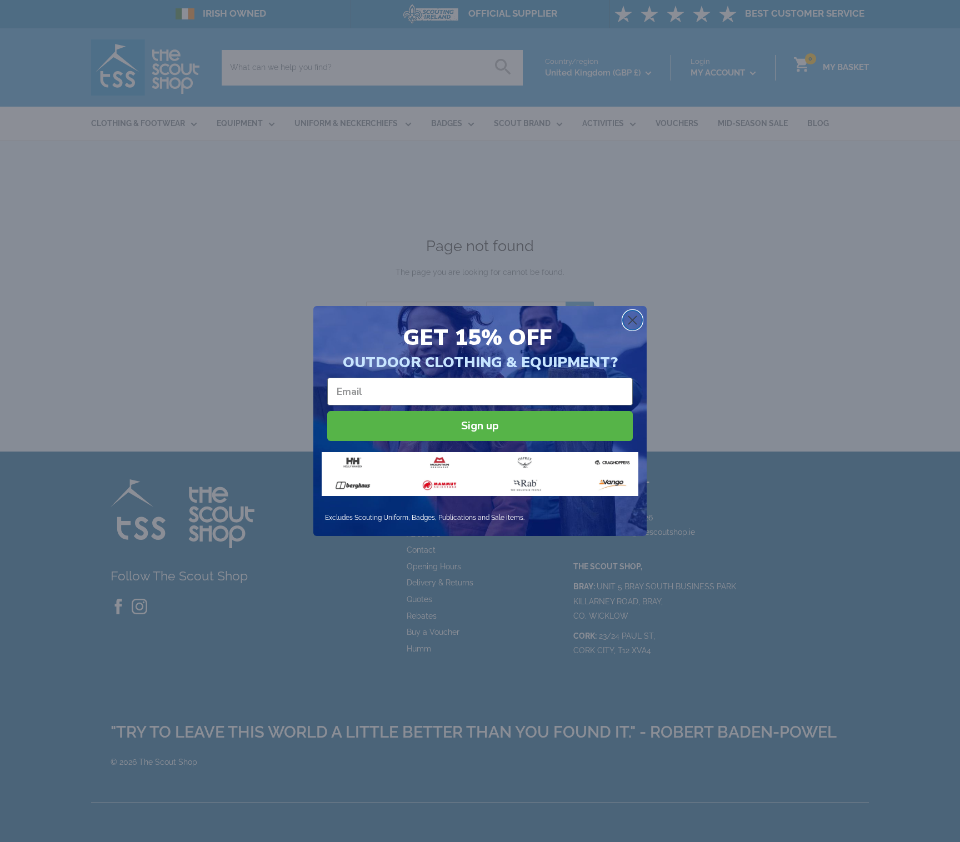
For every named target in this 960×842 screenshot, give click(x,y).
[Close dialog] (632, 320)
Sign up (480, 425)
